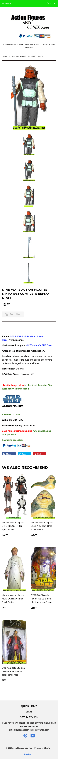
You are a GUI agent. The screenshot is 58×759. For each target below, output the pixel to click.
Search (29, 711)
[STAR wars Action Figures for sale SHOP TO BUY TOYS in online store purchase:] (25, 345)
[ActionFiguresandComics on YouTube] (33, 736)
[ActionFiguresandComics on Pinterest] (25, 736)
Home (4, 56)
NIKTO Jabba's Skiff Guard (39, 345)
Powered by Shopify (42, 748)
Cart (53, 3)
